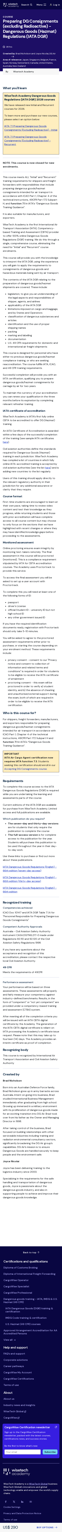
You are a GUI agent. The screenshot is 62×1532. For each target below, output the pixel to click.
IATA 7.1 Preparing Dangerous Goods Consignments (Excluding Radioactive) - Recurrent (27, 140)
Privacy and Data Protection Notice (22, 1513)
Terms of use (10, 1519)
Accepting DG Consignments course (25, 769)
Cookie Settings (11, 1507)
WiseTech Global (38, 1483)
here (5, 442)
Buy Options (45, 1527)
